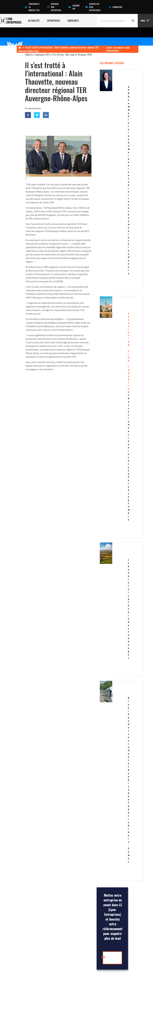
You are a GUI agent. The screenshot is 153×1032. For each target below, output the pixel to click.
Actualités (34, 20)
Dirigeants (73, 20)
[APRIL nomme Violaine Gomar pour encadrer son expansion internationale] (112, 181)
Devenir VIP (75, 7)
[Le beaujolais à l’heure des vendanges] (112, 609)
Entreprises (53, 20)
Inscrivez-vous (113, 958)
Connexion (117, 7)
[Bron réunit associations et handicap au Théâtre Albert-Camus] (112, 781)
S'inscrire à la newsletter (34, 7)
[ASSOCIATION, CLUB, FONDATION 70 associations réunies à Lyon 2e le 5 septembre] (112, 417)
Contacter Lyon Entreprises (94, 7)
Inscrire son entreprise (56, 7)
